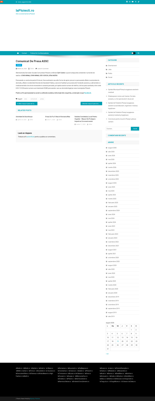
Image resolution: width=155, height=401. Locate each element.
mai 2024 (111, 218)
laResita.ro (119, 376)
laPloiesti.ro (25, 10)
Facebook (87, 93)
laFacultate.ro (40, 371)
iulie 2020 (111, 269)
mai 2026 (111, 159)
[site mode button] (133, 53)
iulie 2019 (111, 316)
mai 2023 (111, 230)
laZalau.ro (132, 381)
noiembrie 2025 (113, 175)
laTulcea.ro (125, 381)
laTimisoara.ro (62, 373)
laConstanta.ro (63, 371)
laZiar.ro (25, 371)
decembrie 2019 (113, 297)
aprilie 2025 (112, 195)
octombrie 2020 (113, 257)
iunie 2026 (111, 155)
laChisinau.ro (33, 373)
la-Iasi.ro (111, 368)
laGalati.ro (80, 371)
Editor (32, 68)
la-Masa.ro (49, 368)
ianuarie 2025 (112, 206)
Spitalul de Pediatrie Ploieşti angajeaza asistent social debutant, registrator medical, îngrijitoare (123, 105)
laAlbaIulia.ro (112, 371)
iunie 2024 (111, 214)
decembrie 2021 (113, 246)
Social (19, 65)
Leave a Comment (43, 68)
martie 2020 (112, 285)
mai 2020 (111, 277)
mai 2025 (111, 191)
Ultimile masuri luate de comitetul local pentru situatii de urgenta (92, 104)
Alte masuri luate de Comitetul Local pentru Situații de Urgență (28, 104)
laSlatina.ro (110, 379)
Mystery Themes (35, 398)
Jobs (109, 69)
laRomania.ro (62, 368)
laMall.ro (19, 371)
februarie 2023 (113, 234)
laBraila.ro (112, 376)
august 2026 (112, 148)
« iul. (107, 354)
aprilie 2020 (112, 281)
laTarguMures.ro (114, 381)
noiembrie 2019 (113, 301)
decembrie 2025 (113, 171)
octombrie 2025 (113, 179)
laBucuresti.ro (72, 368)
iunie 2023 (111, 226)
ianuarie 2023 (112, 238)
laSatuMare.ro (129, 376)
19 (118, 341)
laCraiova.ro (72, 371)
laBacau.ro (110, 373)
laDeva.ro (88, 373)
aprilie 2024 (112, 222)
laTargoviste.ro (128, 379)
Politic (110, 73)
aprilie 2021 (112, 254)
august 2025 (112, 183)
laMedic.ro (26, 368)
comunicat (33, 99)
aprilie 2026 (112, 163)
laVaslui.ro (104, 371)
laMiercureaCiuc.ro (81, 376)
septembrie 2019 (114, 308)
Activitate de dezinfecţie (24, 116)
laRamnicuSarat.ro (81, 379)
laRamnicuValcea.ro (64, 381)
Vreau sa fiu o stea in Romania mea (57, 116)
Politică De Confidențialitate (39, 53)
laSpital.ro (34, 368)
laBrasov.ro (103, 368)
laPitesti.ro (70, 379)
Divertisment (112, 65)
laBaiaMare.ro (119, 373)
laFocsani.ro (62, 376)
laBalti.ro (26, 376)
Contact (24, 53)
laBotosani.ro (104, 376)
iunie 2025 (111, 187)
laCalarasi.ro (79, 373)
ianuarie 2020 (112, 293)
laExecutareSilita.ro (22, 373)
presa (42, 99)
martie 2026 (112, 167)
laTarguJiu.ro (104, 381)
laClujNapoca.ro (83, 368)
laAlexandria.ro (122, 371)
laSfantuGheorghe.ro (122, 368)
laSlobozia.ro (118, 379)
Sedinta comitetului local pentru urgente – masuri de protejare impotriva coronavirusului (86, 119)
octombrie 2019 (113, 304)
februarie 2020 (113, 289)
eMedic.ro (19, 368)
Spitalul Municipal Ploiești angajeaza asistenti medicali (123, 91)
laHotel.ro (42, 368)
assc (25, 99)
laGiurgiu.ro (71, 376)
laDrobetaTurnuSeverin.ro (80, 381)
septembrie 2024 (114, 210)
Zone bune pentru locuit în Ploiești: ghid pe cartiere (122, 120)
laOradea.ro (62, 379)
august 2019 (112, 312)
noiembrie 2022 (113, 242)
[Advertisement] (77, 35)
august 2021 (112, 250)
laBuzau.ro (71, 373)
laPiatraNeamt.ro (44, 373)
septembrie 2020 (114, 261)
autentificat (30, 137)
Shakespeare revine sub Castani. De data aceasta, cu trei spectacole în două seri (121, 97)
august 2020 (112, 265)
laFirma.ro (32, 371)
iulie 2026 (111, 152)
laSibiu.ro (103, 379)
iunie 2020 (111, 273)
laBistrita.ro (129, 373)
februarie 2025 (113, 202)
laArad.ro (103, 373)
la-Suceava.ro (50, 371)
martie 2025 (112, 199)
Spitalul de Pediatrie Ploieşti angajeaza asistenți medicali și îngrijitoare (121, 113)
